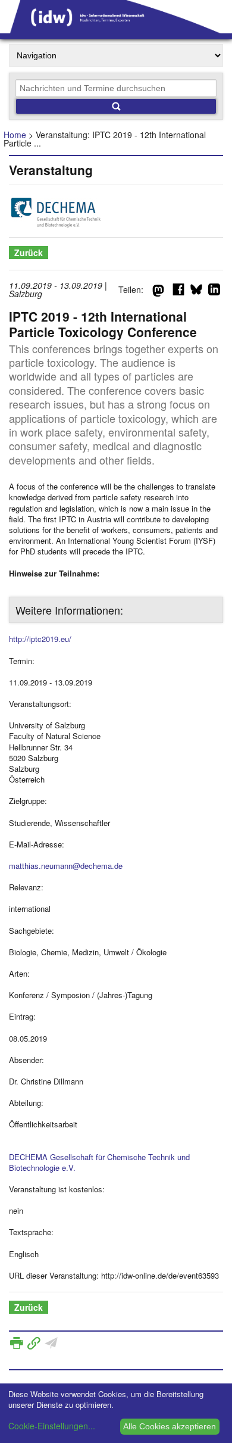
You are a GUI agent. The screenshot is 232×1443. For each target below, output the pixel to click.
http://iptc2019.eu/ (40, 638)
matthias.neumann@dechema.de (66, 865)
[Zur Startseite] (116, 29)
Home (15, 135)
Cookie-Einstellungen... (51, 1426)
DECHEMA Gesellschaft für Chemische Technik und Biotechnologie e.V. (99, 1162)
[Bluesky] (196, 292)
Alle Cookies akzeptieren (169, 1426)
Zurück (28, 252)
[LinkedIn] (214, 292)
